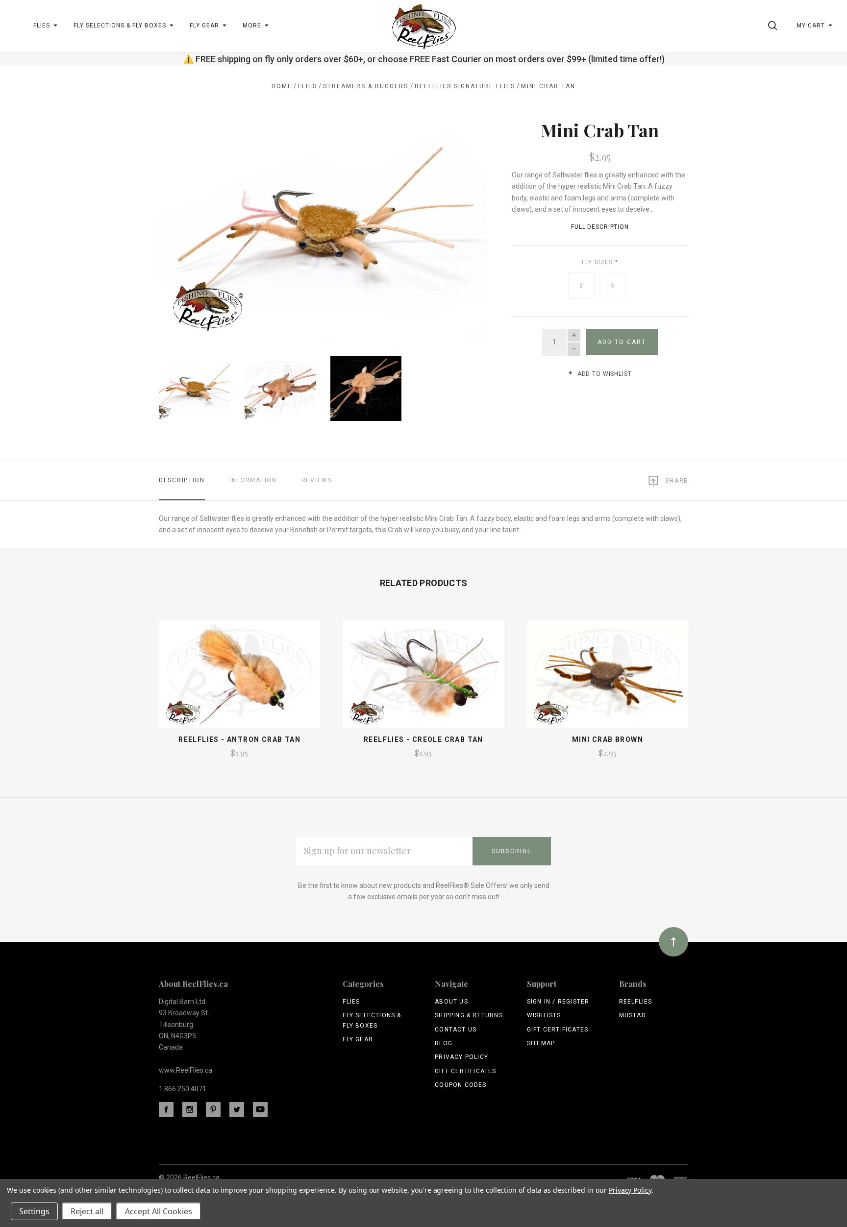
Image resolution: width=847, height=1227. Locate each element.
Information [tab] (253, 480)
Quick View (239, 678)
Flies (351, 1001)
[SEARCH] (774, 25)
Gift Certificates (465, 1071)
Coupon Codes (460, 1084)
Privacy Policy (461, 1057)
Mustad (632, 1015)
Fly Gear (358, 1039)
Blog (443, 1043)
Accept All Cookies (158, 1211)
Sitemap (541, 1043)
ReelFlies (635, 1001)
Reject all (87, 1211)
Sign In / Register (558, 1001)
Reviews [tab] (316, 480)
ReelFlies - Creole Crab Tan (423, 739)
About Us (451, 1001)
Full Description (600, 226)
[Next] (460, 224)
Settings (34, 1211)
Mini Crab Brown (607, 739)
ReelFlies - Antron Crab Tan (239, 739)
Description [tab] (182, 480)
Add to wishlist (603, 373)
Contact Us (455, 1029)
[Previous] (186, 224)
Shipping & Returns (469, 1015)
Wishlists (544, 1015)
